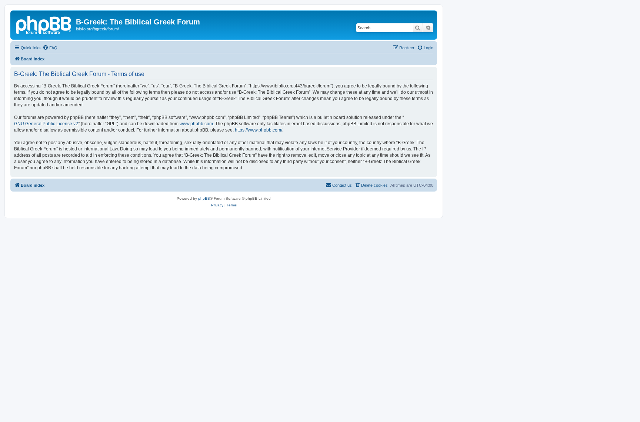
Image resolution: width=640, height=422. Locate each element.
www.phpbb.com (196, 123)
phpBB (204, 198)
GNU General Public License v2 (46, 123)
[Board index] (44, 24)
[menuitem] (50, 47)
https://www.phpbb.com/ (258, 130)
